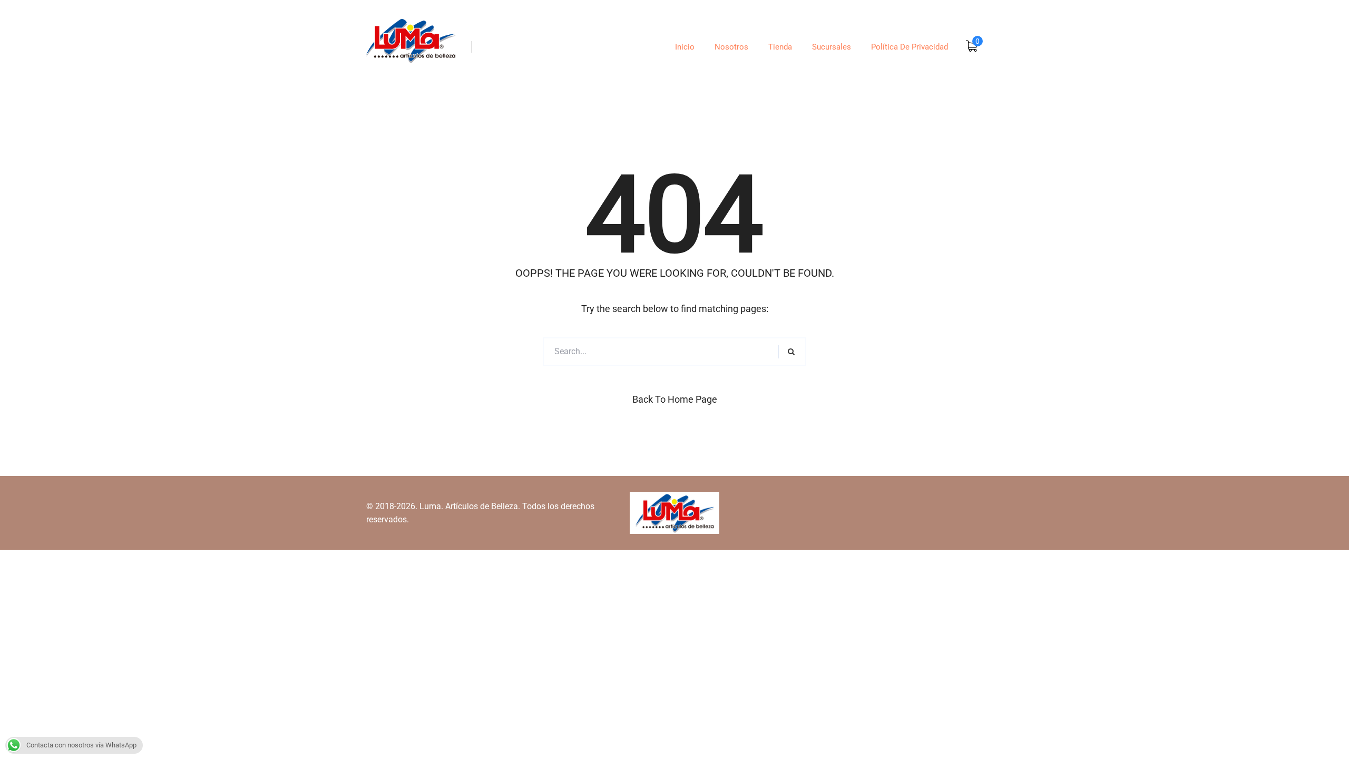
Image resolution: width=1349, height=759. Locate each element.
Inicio (685, 47)
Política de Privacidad (909, 47)
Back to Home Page (674, 399)
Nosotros (731, 47)
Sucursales (831, 47)
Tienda (780, 47)
